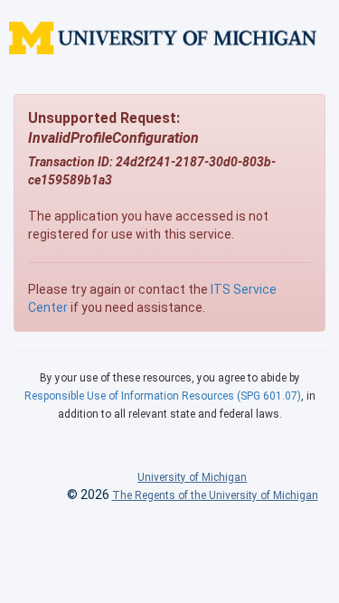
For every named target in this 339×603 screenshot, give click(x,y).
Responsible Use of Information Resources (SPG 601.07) (162, 396)
